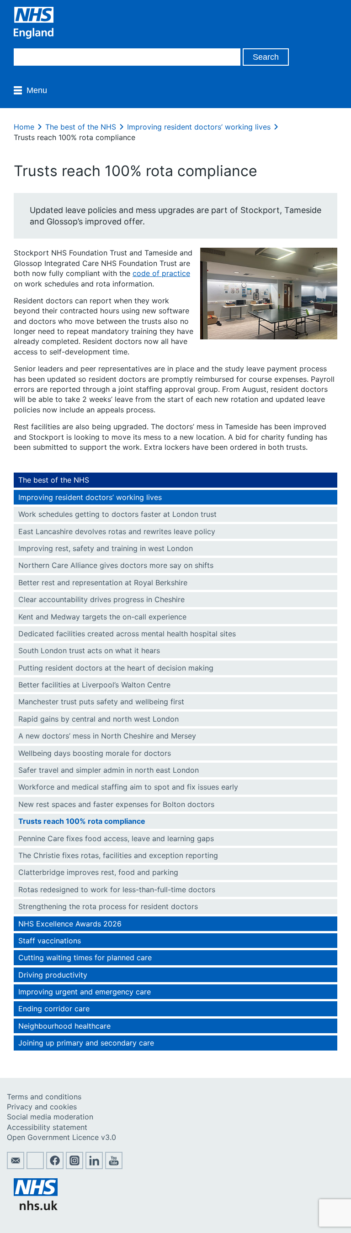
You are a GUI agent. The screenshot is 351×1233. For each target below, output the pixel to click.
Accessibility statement (47, 1127)
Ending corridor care (54, 1008)
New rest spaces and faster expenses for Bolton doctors (116, 804)
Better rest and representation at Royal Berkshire (102, 582)
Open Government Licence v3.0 (61, 1137)
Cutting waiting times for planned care (85, 957)
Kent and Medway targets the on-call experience (102, 616)
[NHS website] (36, 1207)
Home (24, 126)
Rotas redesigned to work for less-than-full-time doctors (116, 889)
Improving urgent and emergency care (84, 991)
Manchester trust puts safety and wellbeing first (101, 701)
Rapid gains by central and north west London (98, 718)
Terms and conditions (44, 1096)
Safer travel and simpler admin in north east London (108, 770)
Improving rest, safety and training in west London (105, 548)
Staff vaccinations (49, 940)
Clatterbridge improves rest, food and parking (98, 872)
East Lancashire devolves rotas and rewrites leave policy (116, 531)
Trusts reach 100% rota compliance (81, 821)
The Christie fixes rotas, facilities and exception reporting (118, 855)
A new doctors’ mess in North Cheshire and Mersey (107, 735)
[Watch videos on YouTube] (113, 1166)
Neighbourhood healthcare (64, 1025)
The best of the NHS (80, 126)
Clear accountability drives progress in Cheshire (101, 599)
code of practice (161, 273)
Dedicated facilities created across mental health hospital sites (127, 633)
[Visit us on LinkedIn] (94, 1166)
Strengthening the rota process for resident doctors (108, 906)
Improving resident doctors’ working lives (199, 126)
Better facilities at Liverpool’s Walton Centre (94, 684)
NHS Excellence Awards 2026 (70, 923)
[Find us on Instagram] (74, 1166)
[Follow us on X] (35, 1166)
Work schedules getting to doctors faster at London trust (117, 514)
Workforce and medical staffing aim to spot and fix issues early (128, 786)
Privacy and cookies (42, 1106)
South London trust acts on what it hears (89, 650)
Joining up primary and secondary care (86, 1042)
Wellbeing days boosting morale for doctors (94, 753)
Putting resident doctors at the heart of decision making (117, 667)
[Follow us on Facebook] (55, 1166)
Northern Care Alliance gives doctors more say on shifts (115, 565)
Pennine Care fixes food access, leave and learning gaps (116, 838)
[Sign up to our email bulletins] (15, 1166)
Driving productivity (52, 974)
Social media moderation (50, 1116)
